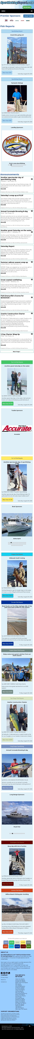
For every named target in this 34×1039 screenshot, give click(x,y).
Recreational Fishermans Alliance (8, 1020)
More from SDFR (7, 740)
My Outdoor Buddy (19, 998)
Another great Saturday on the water (16, 230)
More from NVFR (8, 643)
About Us (3, 979)
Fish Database (18, 985)
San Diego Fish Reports (20, 1003)
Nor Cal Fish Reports (20, 1000)
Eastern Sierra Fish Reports (21, 982)
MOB (28, 946)
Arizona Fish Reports (20, 980)
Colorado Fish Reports (20, 981)
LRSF (6, 942)
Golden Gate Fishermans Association (9, 1019)
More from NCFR (8, 403)
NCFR (12, 942)
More (3, 189)
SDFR (17, 942)
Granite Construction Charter (13, 314)
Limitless (17, 540)
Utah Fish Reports (19, 1007)
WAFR (23, 946)
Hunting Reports (19, 991)
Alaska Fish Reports (19, 979)
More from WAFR (8, 884)
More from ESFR (7, 692)
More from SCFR (7, 499)
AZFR (5, 946)
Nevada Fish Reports (20, 999)
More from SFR (7, 72)
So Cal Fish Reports (19, 1004)
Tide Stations (18, 1006)
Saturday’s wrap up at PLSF (12, 195)
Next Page (16, 351)
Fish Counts (18, 983)
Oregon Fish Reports (20, 1002)
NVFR (17, 946)
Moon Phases (18, 997)
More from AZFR (7, 932)
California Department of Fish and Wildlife (10, 1016)
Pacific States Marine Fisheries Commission (10, 1014)
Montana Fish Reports (20, 995)
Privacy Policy (4, 977)
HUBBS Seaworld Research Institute (8, 1018)
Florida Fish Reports (19, 987)
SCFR (23, 942)
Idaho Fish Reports (19, 992)
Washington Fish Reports (21, 1009)
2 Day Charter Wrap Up (10, 334)
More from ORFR (8, 595)
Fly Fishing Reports (19, 988)
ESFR (28, 942)
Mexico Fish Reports (20, 994)
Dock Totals (28, 16)
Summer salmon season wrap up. (14, 262)
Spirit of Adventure (17, 824)
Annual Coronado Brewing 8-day (14, 211)
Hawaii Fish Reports (20, 989)
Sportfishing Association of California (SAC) (10, 1013)
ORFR (11, 946)
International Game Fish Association (9, 1015)
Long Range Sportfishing (21, 993)
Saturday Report (7, 246)
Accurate (17, 434)
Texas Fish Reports (19, 1005)
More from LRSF (7, 788)
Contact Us (3, 982)
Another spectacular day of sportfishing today (12, 178)
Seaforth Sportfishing (17, 163)
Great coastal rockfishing (11, 280)
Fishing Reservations (20, 986)
